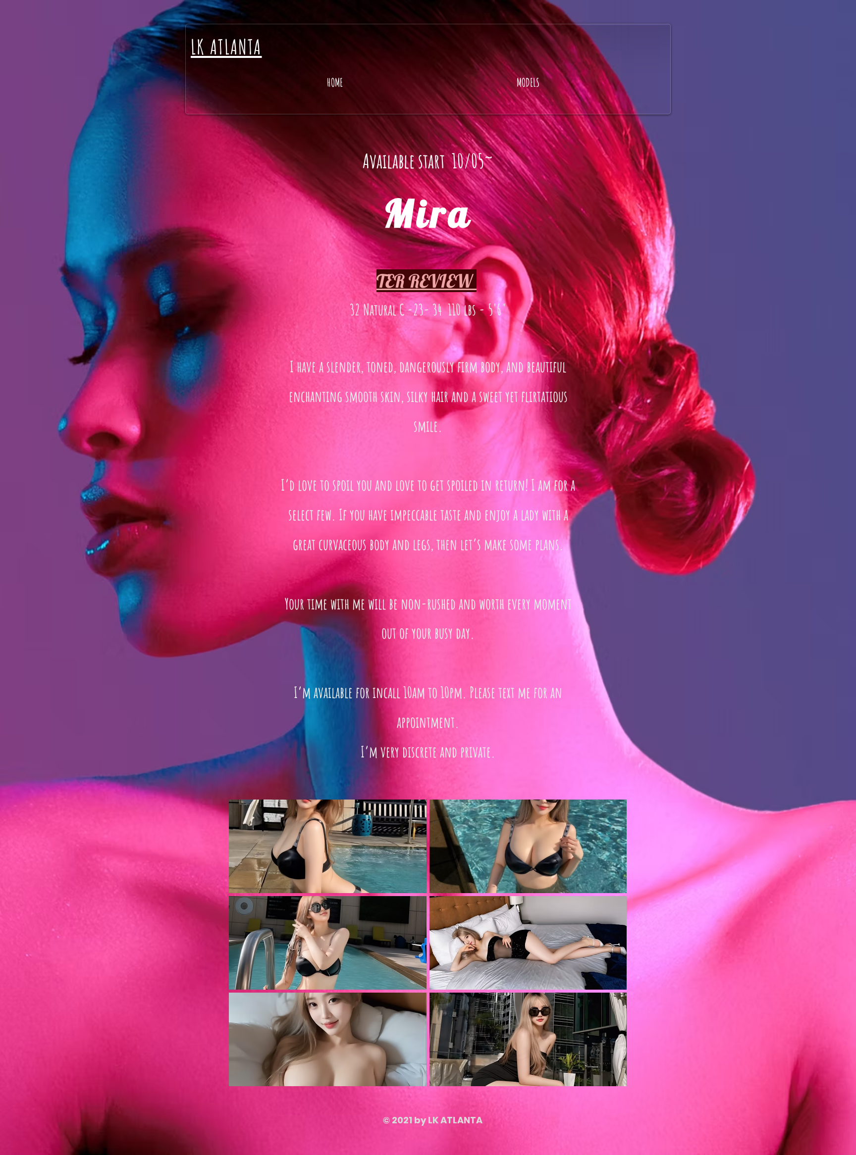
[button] (328, 846)
